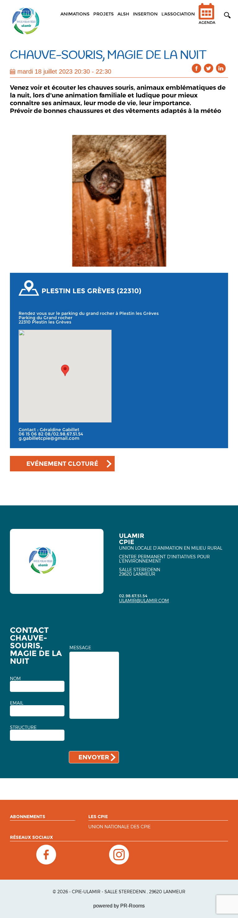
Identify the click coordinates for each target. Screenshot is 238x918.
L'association (178, 14)
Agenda (207, 22)
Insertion (145, 14)
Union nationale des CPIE (119, 827)
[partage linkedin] (221, 68)
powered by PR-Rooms (119, 905)
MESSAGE (80, 648)
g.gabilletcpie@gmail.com (49, 438)
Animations (75, 14)
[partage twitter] (209, 68)
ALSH (123, 14)
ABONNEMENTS (27, 816)
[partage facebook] (196, 68)
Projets (103, 14)
